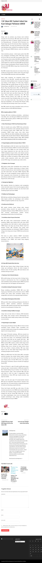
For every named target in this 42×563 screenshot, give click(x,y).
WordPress (20, 561)
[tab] (32, 19)
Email (2, 515)
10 (30, 547)
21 (41, 549)
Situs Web (3, 520)
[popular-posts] (32, 19)
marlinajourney (6, 26)
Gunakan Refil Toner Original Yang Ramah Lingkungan (4, 476)
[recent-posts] (34, 19)
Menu (4, 14)
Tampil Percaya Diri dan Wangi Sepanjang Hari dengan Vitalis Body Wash (37, 25)
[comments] (37, 19)
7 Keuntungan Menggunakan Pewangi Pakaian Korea (24, 469)
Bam (25, 561)
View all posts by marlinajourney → (15, 458)
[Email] (7, 33)
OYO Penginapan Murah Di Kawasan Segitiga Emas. (37, 70)
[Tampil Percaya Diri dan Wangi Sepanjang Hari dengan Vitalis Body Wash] (32, 22)
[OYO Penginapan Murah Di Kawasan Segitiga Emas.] (32, 67)
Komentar (3, 494)
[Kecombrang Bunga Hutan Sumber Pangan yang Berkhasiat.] (32, 56)
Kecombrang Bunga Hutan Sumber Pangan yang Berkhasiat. (37, 59)
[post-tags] (39, 19)
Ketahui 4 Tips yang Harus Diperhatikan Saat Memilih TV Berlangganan (14, 478)
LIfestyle (3, 18)
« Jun (31, 555)
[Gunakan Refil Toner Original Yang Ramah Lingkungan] (32, 31)
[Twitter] (5, 33)
